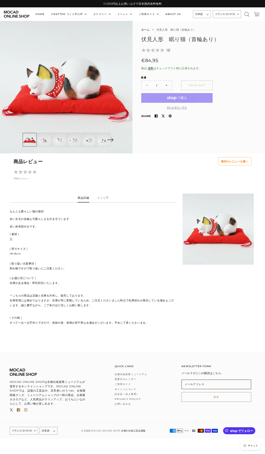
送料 (150, 68)
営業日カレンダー (125, 379)
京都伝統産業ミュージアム (131, 374)
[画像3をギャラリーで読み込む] (59, 140)
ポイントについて (125, 389)
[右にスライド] (110, 140)
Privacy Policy (128, 399)
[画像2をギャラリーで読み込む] (44, 140)
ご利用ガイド (123, 384)
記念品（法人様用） (127, 394)
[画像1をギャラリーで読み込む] (30, 140)
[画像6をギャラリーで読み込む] (104, 140)
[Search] (247, 14)
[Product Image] (66, 87)
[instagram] (25, 410)
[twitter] (11, 410)
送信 (216, 396)
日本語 (199, 14)
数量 (144, 77)
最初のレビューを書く (234, 161)
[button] (247, 14)
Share (146, 116)
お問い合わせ (123, 403)
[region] (132, 3)
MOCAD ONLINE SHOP (105, 430)
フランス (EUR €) (225, 14)
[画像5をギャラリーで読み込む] (89, 140)
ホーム (145, 29)
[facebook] (18, 410)
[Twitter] (163, 116)
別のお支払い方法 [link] (177, 107)
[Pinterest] (170, 116)
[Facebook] (156, 116)
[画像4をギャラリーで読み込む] (74, 140)
